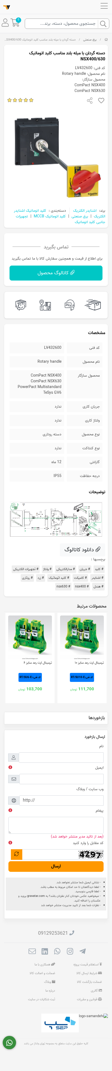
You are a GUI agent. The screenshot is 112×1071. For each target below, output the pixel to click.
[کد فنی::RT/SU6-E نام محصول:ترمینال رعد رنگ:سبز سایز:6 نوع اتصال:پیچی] (30, 637)
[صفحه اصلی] (106, 39)
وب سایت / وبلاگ (90, 789)
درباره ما (50, 990)
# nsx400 (82, 586)
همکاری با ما (43, 964)
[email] (32, 952)
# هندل (98, 586)
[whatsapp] (57, 952)
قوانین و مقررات (87, 999)
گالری (95, 990)
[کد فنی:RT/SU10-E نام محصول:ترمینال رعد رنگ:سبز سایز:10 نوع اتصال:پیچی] (82, 637)
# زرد (41, 577)
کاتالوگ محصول (54, 273)
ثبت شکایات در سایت (41, 999)
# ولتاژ (47, 569)
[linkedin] (44, 952)
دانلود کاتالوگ (79, 550)
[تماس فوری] (9, 1043)
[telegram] (82, 952)
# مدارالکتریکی (65, 569)
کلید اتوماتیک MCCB (50, 216)
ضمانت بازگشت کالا (89, 981)
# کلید (99, 569)
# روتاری (27, 577)
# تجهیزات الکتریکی (25, 569)
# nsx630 (63, 586)
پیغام (100, 811)
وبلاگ (48, 981)
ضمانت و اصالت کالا (42, 973)
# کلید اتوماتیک (59, 577)
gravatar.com (36, 896)
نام (101, 746)
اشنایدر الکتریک (85, 211)
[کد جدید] (16, 854)
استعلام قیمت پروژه (86, 964)
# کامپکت (80, 577)
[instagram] (70, 952)
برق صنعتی (90, 39)
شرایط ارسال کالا (87, 973)
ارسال (56, 866)
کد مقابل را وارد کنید (88, 843)
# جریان (85, 569)
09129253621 (53, 933)
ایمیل (99, 768)
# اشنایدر (97, 577)
